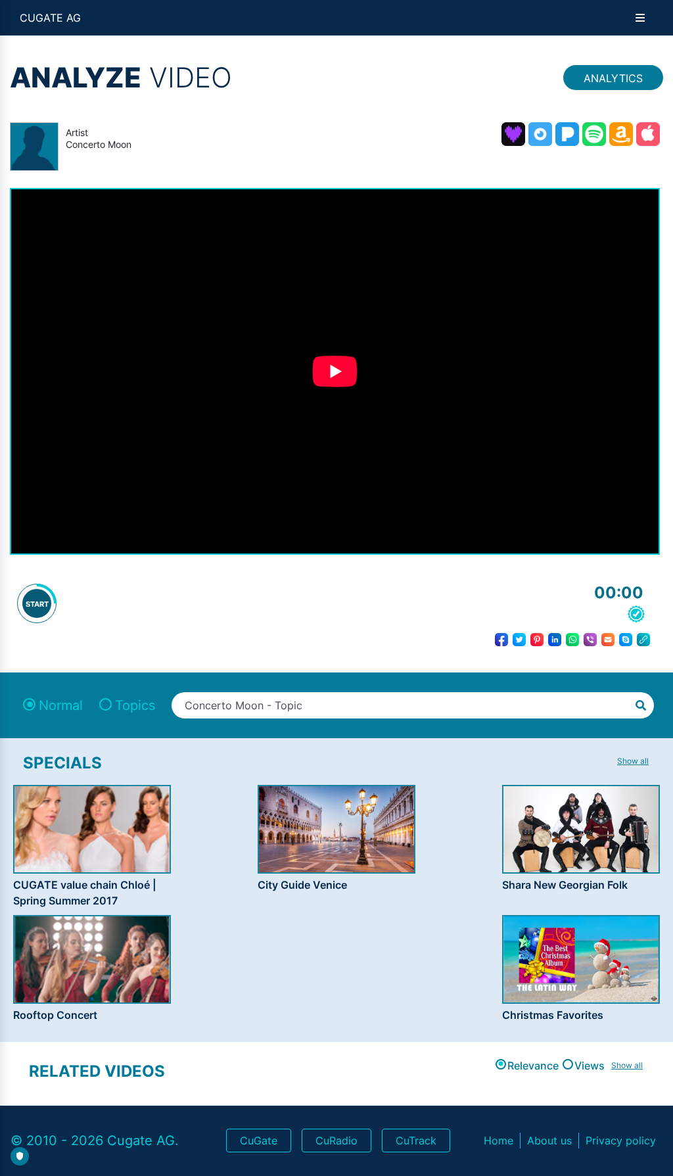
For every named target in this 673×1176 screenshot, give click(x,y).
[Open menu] (640, 17)
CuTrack (416, 1140)
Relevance (533, 1065)
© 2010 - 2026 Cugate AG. (95, 1140)
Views (589, 1065)
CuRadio (336, 1140)
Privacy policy (621, 1140)
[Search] (640, 704)
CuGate (258, 1140)
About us (549, 1140)
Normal (61, 705)
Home (498, 1140)
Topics (135, 705)
